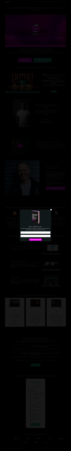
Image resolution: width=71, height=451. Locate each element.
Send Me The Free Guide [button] (35, 239)
